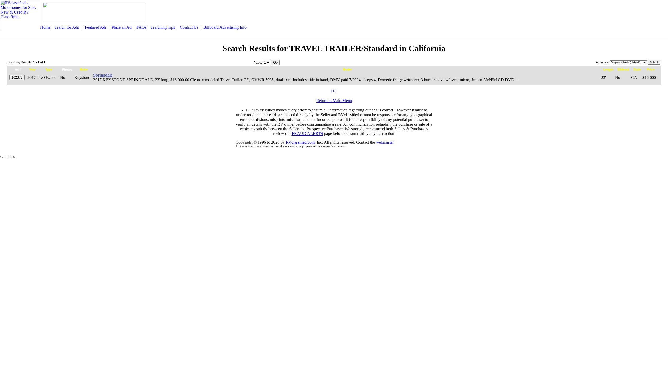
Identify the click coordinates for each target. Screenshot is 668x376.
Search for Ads (66, 27)
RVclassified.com (300, 142)
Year (32, 70)
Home (45, 27)
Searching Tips (162, 27)
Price (650, 70)
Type (48, 70)
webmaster (384, 142)
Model (347, 70)
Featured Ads (96, 27)
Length (608, 70)
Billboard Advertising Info (225, 27)
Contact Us (189, 27)
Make (84, 70)
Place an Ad (122, 27)
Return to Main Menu (334, 100)
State (637, 70)
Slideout (623, 70)
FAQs (141, 27)
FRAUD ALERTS (307, 133)
